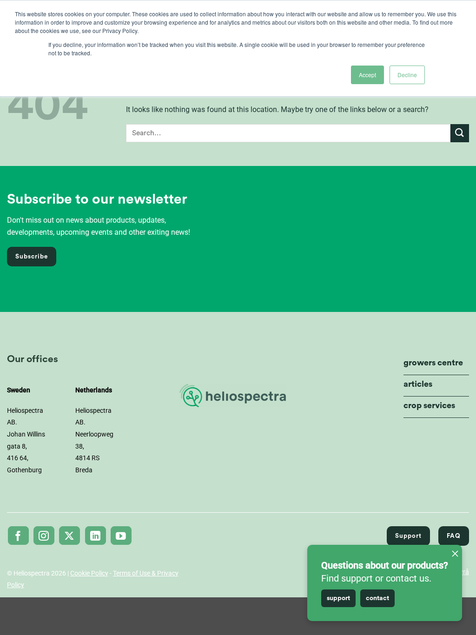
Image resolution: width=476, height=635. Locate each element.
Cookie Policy (89, 573)
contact (377, 598)
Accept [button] (367, 75)
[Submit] (459, 133)
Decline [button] (407, 75)
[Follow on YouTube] (121, 535)
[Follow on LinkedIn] (95, 535)
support (338, 598)
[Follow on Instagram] (43, 535)
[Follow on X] (69, 535)
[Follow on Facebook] (18, 535)
